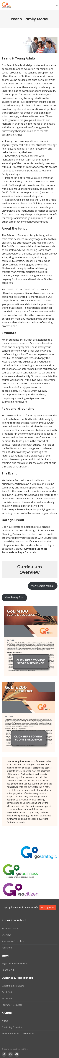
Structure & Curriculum (13, 941)
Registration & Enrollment (14, 963)
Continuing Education (12, 1027)
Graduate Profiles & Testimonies (18, 1033)
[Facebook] (4, 1054)
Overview (6, 934)
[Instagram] (10, 1054)
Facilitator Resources (12, 1004)
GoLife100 (7, 992)
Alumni (5, 1020)
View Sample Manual (42, 585)
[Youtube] (16, 1054)
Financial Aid (8, 969)
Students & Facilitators (13, 985)
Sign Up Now (47, 907)
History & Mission (10, 928)
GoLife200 (7, 998)
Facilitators (7, 947)
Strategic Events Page (18, 509)
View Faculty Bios (14, 597)
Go (3, 509)
